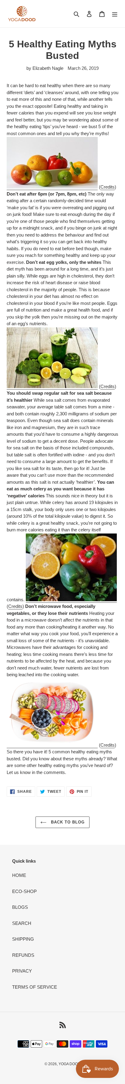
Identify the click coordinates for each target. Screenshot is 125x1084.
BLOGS (20, 907)
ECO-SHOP (24, 891)
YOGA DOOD (69, 1064)
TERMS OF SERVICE (34, 987)
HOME (19, 875)
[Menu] (114, 13)
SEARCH (21, 923)
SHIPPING (23, 939)
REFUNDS (23, 955)
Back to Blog (67, 822)
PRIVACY (22, 970)
